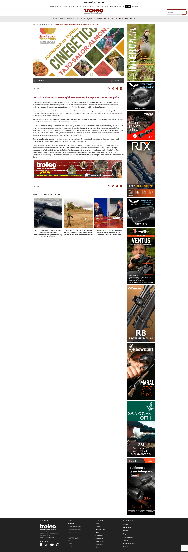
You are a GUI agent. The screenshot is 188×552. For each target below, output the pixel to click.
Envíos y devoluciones (74, 526)
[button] (73, 19)
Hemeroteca (127, 527)
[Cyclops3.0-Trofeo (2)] (141, 486)
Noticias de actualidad (45, 24)
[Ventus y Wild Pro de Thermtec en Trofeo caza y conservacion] (141, 256)
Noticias (62, 19)
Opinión (125, 524)
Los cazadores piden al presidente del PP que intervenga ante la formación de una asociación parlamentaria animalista (78, 232)
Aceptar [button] (128, 6)
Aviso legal (71, 523)
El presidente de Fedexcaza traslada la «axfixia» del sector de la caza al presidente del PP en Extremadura (108, 232)
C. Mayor (87, 19)
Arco (106, 19)
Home (34, 24)
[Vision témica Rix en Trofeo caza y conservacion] (141, 169)
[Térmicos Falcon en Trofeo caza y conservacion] (141, 96)
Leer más (135, 6)
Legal (125, 534)
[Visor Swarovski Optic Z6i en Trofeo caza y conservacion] (141, 429)
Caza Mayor (99, 535)
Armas (77, 19)
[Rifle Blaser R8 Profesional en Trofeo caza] (141, 314)
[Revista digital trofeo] (78, 169)
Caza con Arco (99, 541)
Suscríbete (123, 19)
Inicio (55, 19)
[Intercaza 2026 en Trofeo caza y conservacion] (141, 52)
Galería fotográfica (129, 543)
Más (131, 19)
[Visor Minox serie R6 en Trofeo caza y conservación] (141, 125)
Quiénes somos (72, 541)
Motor (97, 547)
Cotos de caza (99, 544)
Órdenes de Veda (128, 537)
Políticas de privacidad (74, 529)
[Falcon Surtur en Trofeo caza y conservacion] (141, 212)
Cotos (113, 19)
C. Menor (97, 19)
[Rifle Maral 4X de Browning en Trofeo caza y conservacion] (141, 371)
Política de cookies (73, 533)
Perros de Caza (100, 529)
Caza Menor (99, 538)
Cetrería (125, 530)
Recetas (125, 547)
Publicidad (71, 544)
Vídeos (125, 540)
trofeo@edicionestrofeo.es (47, 537)
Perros (69, 19)
